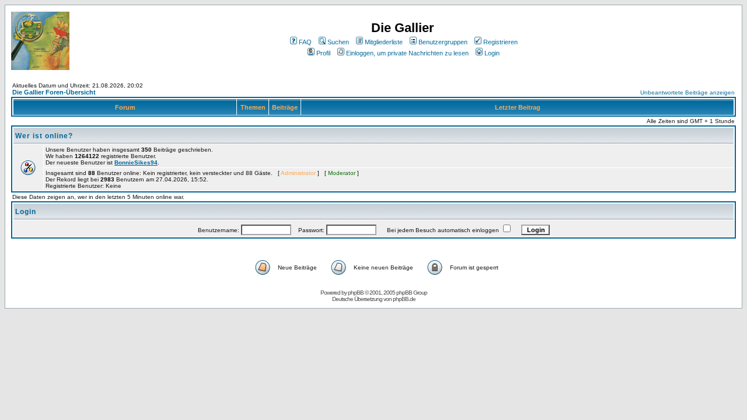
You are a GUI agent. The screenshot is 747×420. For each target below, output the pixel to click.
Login (492, 53)
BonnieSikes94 (136, 162)
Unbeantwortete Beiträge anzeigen (687, 92)
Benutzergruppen (442, 42)
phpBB (356, 292)
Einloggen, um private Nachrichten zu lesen (407, 53)
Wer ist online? (44, 136)
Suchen (338, 42)
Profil (323, 53)
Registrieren (500, 42)
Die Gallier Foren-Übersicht (54, 92)
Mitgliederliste (384, 42)
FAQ (305, 42)
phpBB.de (404, 299)
